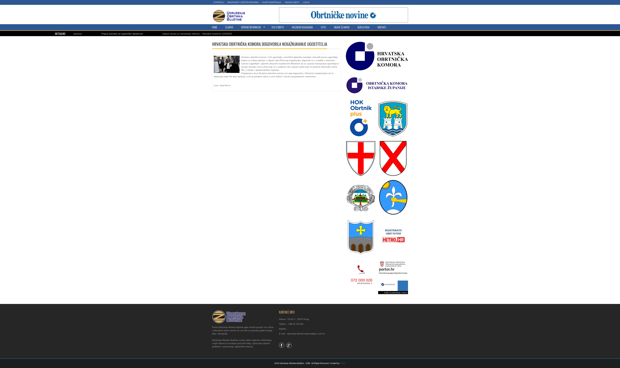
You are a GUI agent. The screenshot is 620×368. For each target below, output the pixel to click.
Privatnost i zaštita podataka (243, 2)
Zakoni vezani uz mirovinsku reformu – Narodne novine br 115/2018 (180, 33)
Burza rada (364, 27)
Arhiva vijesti (292, 2)
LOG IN (306, 2)
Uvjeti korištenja (271, 2)
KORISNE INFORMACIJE (251, 27)
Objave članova (342, 27)
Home (214, 27)
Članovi (229, 27)
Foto (323, 27)
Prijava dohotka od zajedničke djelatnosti (105, 33)
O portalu (218, 2)
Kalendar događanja (302, 27)
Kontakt (382, 27)
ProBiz (343, 363)
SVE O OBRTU (278, 27)
